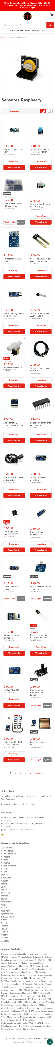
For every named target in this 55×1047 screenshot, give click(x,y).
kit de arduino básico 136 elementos (12, 204)
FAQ (3, 1039)
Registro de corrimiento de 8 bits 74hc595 (40, 424)
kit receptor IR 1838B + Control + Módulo (13, 743)
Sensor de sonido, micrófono (38, 478)
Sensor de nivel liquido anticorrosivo (13, 478)
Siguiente (38, 773)
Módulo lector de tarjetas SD (11, 636)
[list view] (49, 111)
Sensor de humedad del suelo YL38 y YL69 (40, 260)
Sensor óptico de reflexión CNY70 (10, 532)
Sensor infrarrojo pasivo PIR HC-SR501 (40, 205)
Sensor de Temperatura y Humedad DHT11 (40, 150)
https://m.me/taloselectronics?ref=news (17, 804)
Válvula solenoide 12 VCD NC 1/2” (12, 368)
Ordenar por (15, 111)
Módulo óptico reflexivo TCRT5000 (39, 533)
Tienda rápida (14, 161)
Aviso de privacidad (34, 1039)
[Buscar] (50, 25)
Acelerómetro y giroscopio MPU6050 (13, 424)
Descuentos (48, 1039)
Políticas (21, 1039)
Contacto (11, 1039)
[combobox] (23, 25)
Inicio (3, 37)
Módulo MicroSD (11, 690)
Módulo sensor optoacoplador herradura (37, 692)
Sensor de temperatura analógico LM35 (40, 314)
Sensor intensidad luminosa (11, 587)
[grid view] (43, 111)
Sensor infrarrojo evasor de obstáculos (14, 314)
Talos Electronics (9, 155)
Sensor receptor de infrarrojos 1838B (38, 636)
